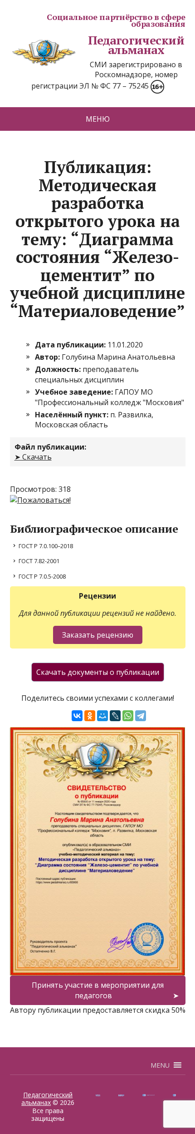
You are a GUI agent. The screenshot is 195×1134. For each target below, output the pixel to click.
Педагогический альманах (136, 45)
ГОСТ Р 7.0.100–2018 (46, 546)
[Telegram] (140, 715)
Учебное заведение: (75, 392)
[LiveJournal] (115, 715)
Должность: (59, 369)
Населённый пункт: (72, 415)
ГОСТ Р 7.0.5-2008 (42, 576)
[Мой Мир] (102, 715)
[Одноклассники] (89, 715)
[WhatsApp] (127, 715)
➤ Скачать (33, 457)
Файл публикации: (50, 447)
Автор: (48, 357)
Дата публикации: (71, 345)
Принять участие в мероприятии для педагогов (98, 990)
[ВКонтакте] (77, 715)
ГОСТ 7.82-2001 (39, 561)
